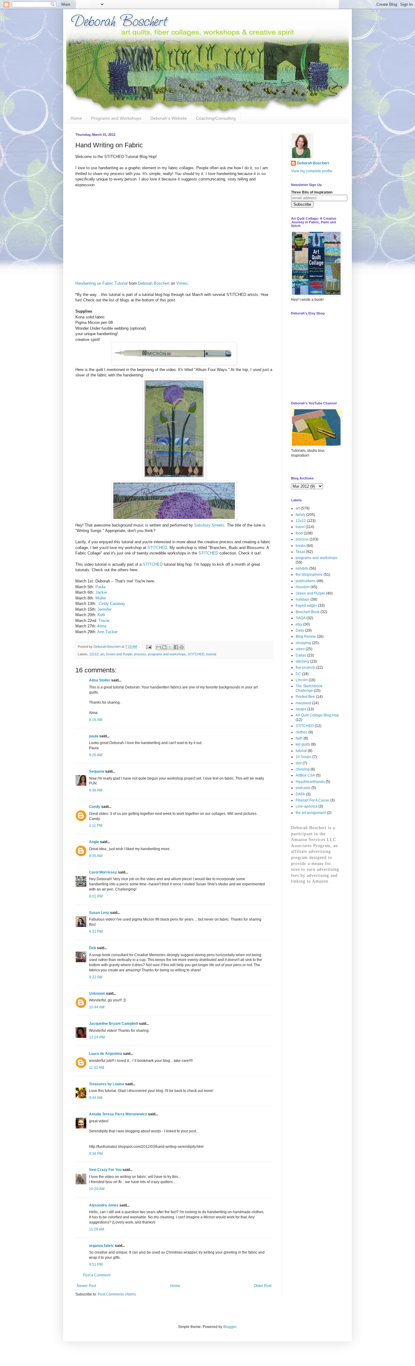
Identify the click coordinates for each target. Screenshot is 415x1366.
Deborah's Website (168, 118)
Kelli (101, 615)
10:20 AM (97, 1189)
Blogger (229, 1327)
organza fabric (101, 1246)
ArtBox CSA (305, 775)
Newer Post (86, 1286)
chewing (303, 769)
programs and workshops (167, 654)
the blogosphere (309, 574)
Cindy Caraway (112, 603)
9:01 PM (96, 896)
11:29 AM (96, 1229)
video (300, 649)
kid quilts (303, 744)
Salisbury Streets (209, 525)
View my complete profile (311, 171)
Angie (94, 842)
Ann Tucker (107, 632)
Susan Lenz (99, 913)
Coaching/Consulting (216, 118)
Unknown (97, 993)
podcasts (303, 788)
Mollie (100, 598)
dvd (299, 763)
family (300, 515)
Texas (300, 552)
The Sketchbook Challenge (309, 688)
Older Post (262, 1286)
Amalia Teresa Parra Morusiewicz (118, 1114)
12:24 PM (97, 1037)
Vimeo (181, 283)
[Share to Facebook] (176, 647)
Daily (300, 630)
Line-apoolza (306, 806)
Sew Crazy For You (105, 1170)
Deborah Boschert (154, 283)
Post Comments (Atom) (117, 1294)
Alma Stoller (99, 680)
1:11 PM (95, 825)
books (301, 546)
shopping (303, 643)
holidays (303, 599)
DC (298, 674)
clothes (301, 732)
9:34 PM (96, 1153)
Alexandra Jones (103, 1205)
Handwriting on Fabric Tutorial (101, 283)
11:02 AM (96, 1068)
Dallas (301, 655)
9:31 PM (96, 931)
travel (300, 527)
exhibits (302, 568)
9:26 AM (95, 755)
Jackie (101, 592)
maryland (303, 703)
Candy (94, 807)
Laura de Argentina (105, 1054)
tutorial (211, 654)
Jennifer (104, 609)
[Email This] (159, 647)
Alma (101, 626)
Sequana (96, 771)
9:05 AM (95, 856)
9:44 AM (95, 1098)
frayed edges (306, 605)
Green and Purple (119, 654)
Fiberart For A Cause (312, 800)
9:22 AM (95, 977)
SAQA (301, 618)
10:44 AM (97, 1007)
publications (306, 581)
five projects (305, 667)
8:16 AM (95, 720)
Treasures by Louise (106, 1084)
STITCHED (157, 547)
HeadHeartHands (310, 782)
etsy (299, 624)
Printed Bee (305, 697)
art (102, 654)
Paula (100, 587)
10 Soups (303, 757)
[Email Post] (149, 646)
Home (76, 118)
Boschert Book (308, 612)
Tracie (103, 620)
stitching (302, 661)
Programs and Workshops (116, 118)
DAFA (300, 794)
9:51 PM (96, 1264)
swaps (301, 709)
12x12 (93, 654)
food (299, 533)
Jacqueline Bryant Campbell (113, 1023)
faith (299, 738)
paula (93, 736)
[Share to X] (170, 647)
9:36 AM (95, 790)
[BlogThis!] (164, 647)
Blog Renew (306, 636)
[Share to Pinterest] (182, 647)
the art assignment (311, 813)
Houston (303, 587)
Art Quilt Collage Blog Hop (317, 715)
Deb (92, 948)
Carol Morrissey (103, 872)
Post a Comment (96, 1275)
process (140, 654)
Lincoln (302, 680)
